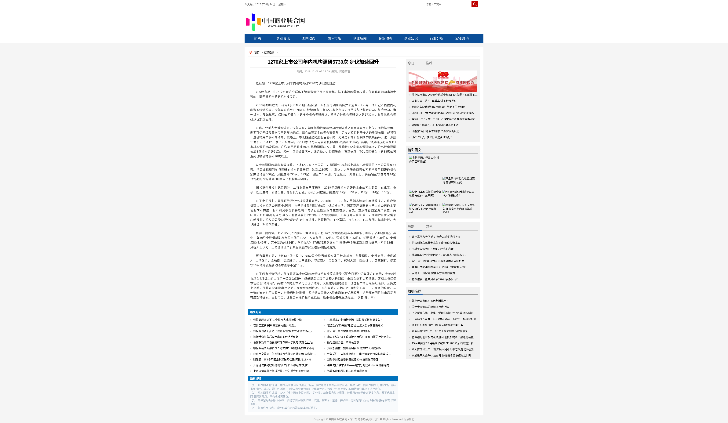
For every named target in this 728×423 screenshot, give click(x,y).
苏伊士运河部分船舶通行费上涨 (430, 306)
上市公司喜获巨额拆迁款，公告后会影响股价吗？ (282, 370)
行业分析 (436, 38)
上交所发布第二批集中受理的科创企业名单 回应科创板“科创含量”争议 (453, 312)
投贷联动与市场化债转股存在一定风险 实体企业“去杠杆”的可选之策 (293, 342)
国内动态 (308, 38)
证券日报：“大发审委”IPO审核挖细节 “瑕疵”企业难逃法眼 (445, 112)
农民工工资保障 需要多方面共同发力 (275, 325)
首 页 (257, 38)
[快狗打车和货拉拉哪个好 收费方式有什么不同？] (425, 189)
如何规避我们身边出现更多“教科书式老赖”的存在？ (283, 331)
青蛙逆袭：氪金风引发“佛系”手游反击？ (435, 279)
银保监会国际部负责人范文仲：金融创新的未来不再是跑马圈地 (290, 348)
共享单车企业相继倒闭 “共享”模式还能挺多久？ (355, 319)
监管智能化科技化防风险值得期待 (347, 370)
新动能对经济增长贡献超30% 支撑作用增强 (352, 359)
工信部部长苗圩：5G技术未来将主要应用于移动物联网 (444, 318)
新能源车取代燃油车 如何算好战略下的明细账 (438, 106)
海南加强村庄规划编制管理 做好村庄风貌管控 (354, 348)
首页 (257, 52)
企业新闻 (360, 38)
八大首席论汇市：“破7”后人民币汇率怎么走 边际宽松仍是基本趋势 (451, 349)
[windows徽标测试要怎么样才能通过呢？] (458, 189)
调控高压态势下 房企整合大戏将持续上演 (277, 319)
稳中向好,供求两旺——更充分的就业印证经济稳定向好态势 (362, 365)
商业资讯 (283, 38)
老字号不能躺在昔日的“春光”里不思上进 (435, 125)
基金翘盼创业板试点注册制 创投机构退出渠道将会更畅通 (445, 337)
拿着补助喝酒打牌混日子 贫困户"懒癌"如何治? (439, 267)
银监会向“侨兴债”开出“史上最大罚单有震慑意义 (355, 325)
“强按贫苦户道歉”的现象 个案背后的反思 (435, 131)
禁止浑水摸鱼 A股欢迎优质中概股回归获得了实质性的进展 (446, 94)
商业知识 (411, 38)
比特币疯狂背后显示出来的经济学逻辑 (275, 336)
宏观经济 (462, 38)
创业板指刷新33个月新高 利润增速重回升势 (437, 325)
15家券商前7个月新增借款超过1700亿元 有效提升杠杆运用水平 (449, 343)
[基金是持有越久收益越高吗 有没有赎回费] (458, 176)
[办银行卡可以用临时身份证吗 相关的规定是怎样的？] (425, 203)
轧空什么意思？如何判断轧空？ (430, 300)
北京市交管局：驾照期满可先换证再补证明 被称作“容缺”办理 (289, 353)
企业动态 (385, 38)
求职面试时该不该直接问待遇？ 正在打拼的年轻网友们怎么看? (364, 336)
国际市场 (334, 38)
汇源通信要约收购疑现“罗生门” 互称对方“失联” (280, 365)
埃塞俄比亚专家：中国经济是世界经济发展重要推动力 (443, 119)
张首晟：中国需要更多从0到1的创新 (348, 331)
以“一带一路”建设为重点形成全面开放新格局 (438, 260)
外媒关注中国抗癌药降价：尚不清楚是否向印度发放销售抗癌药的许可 (368, 353)
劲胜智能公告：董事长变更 (343, 342)
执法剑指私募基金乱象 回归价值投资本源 (436, 242)
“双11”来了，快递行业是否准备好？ (432, 137)
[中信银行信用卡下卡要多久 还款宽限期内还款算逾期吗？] (458, 203)
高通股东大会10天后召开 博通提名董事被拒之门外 (441, 355)
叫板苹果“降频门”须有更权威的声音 (432, 248)
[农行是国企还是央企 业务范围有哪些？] (425, 160)
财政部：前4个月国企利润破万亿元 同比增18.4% (282, 359)
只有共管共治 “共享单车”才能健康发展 (434, 100)
